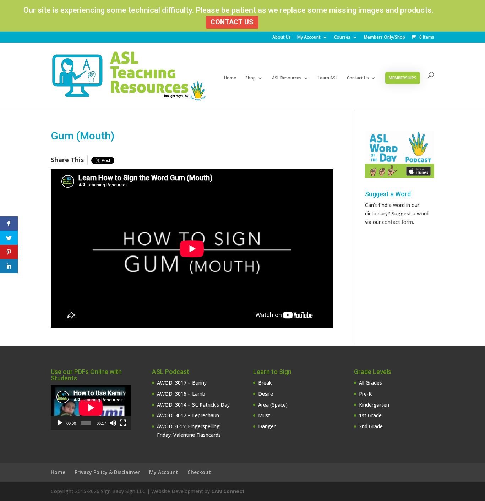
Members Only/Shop (384, 37)
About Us (281, 37)
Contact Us (232, 22)
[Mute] (112, 422)
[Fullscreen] (122, 422)
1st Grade (370, 415)
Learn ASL (328, 78)
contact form (397, 222)
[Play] (60, 422)
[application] (91, 407)
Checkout (199, 472)
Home (230, 78)
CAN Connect (228, 491)
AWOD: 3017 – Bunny (182, 382)
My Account (309, 37)
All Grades (370, 382)
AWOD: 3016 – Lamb (181, 393)
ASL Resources (286, 78)
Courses (342, 37)
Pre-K (365, 393)
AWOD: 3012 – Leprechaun (188, 415)
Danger (267, 426)
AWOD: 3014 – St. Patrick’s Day (193, 404)
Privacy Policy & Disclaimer (107, 472)
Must (264, 415)
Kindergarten (374, 404)
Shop (250, 78)
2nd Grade (371, 426)
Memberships (402, 78)
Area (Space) (273, 404)
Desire (265, 393)
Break (265, 382)
